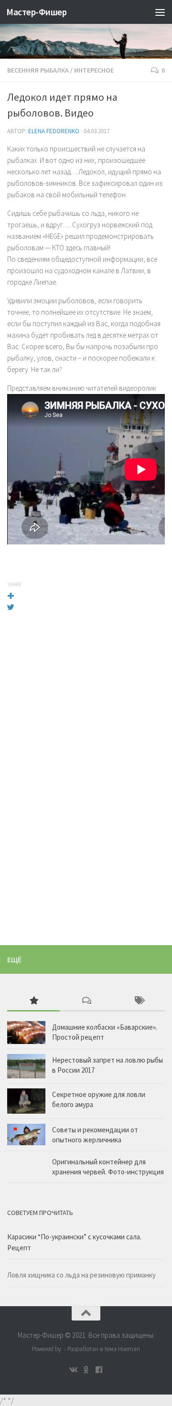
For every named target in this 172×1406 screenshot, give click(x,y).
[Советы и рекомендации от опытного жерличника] (26, 1134)
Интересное (94, 70)
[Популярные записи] (33, 1001)
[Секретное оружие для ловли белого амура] (26, 1101)
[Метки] (138, 1001)
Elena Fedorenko (53, 131)
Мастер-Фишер (36, 12)
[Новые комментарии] (86, 1001)
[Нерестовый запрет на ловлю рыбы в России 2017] (26, 1066)
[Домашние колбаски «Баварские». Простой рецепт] (26, 1032)
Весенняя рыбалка (38, 70)
